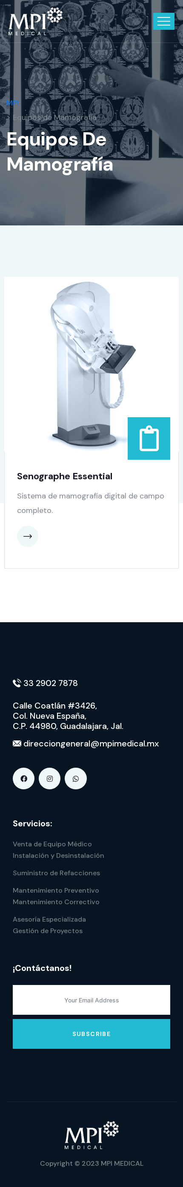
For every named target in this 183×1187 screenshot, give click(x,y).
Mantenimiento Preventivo (56, 890)
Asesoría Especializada (49, 919)
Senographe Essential (64, 476)
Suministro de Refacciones (56, 872)
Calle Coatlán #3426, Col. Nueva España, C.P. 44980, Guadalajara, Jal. (68, 716)
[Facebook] (23, 778)
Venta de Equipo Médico (52, 844)
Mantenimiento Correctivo (56, 901)
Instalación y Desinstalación (58, 855)
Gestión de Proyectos (48, 930)
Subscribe (91, 1034)
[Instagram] (49, 778)
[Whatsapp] (75, 778)
